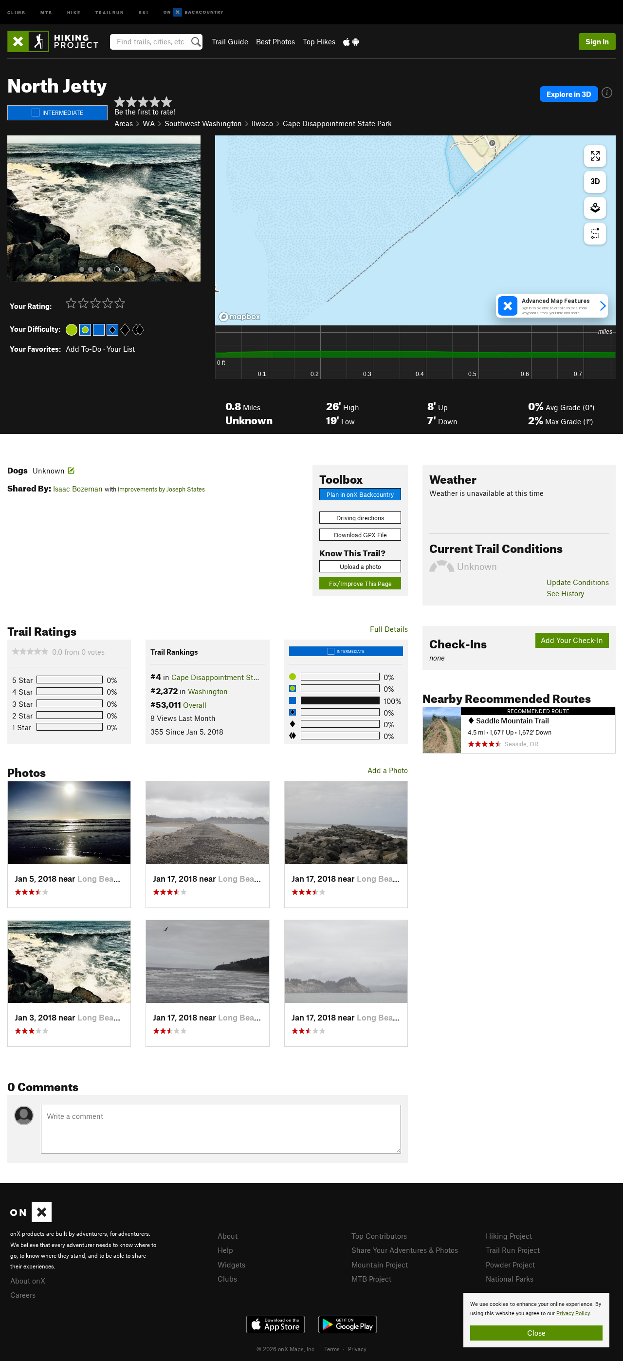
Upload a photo (360, 566)
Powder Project (510, 1264)
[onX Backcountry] (193, 12)
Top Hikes (319, 41)
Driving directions (360, 518)
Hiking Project (509, 1235)
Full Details (389, 628)
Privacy (357, 1348)
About (228, 1235)
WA (149, 123)
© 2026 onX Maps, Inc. (286, 1348)
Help (225, 1250)
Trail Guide (230, 41)
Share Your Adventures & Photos (404, 1250)
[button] (17, 208)
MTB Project (371, 1278)
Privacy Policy (573, 1313)
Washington (208, 691)
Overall (194, 704)
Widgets (231, 1264)
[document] (536, 1320)
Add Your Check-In (572, 640)
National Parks (509, 1278)
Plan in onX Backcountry (360, 494)
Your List (121, 348)
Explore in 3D (569, 94)
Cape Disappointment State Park (337, 123)
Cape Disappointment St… (215, 677)
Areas (123, 123)
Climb (16, 12)
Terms (332, 1348)
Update (578, 582)
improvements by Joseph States (161, 489)
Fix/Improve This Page (360, 583)
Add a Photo (387, 770)
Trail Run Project (513, 1250)
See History (565, 593)
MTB (46, 12)
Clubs (227, 1278)
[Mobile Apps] (351, 41)
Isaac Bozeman (78, 488)
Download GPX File (360, 535)
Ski (144, 12)
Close (536, 1332)
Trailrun (109, 12)
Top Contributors (379, 1235)
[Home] (57, 41)
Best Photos (275, 41)
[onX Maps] (31, 1219)
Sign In (597, 41)
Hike (74, 12)
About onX (27, 1280)
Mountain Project (379, 1264)
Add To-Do (83, 348)
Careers (23, 1294)
